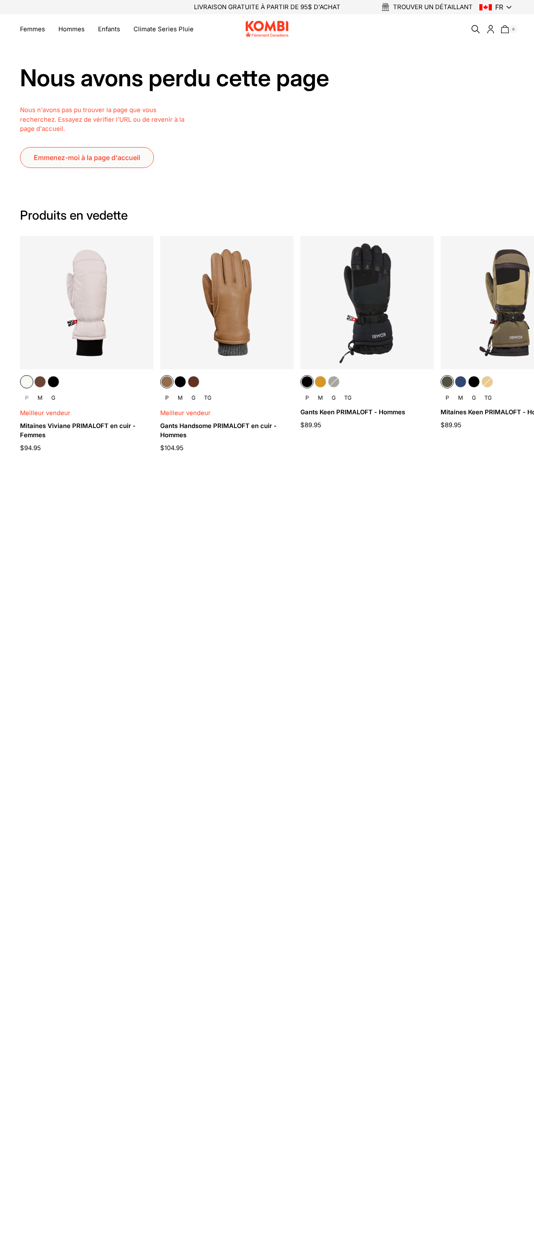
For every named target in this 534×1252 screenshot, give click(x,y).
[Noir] (53, 382)
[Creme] (27, 382)
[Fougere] (334, 382)
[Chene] (40, 382)
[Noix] (193, 382)
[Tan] (320, 382)
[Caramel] (167, 382)
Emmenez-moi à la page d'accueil (87, 157)
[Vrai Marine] (460, 382)
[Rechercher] (474, 29)
